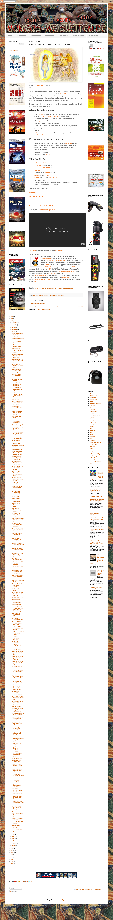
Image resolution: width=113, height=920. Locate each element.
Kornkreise (92, 424)
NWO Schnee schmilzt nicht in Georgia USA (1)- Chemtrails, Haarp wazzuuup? (97, 542)
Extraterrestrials (39, 133)
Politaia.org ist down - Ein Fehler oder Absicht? (100, 572)
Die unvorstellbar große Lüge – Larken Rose (17, 437)
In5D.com (40, 88)
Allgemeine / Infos (94, 395)
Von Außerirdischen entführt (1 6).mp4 (17, 605)
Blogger (63, 900)
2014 (12, 848)
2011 (12, 854)
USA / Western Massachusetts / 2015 (17, 618)
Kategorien (49, 35)
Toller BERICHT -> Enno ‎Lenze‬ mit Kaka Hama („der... (17, 389)
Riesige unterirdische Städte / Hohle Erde (17, 828)
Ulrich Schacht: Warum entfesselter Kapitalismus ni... (17, 428)
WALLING (40, 85)
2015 (12, 320)
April (13, 838)
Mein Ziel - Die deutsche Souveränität (96, 588)
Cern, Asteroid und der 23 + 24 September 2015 (17, 577)
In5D (49, 269)
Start (10, 35)
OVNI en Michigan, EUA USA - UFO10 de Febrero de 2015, (17, 610)
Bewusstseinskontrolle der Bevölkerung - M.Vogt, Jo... (17, 413)
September (14, 329)
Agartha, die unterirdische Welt (17, 558)
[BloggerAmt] (34, 881)
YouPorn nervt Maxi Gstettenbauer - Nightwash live (16, 421)
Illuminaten (51, 295)
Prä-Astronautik (93, 444)
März (13, 841)
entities (41, 114)
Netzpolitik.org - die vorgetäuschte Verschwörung (16, 728)
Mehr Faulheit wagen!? (17, 425)
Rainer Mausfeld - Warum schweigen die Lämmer (18, 510)
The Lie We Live (15, 496)
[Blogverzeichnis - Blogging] (19, 881)
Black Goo (32, 192)
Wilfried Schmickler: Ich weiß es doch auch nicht (17, 723)
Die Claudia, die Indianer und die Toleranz (17, 380)
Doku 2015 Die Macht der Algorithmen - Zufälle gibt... (18, 698)
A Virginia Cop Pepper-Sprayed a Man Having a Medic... (18, 803)
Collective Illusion (16, 825)
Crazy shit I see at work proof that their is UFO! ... (17, 614)
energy (47, 154)
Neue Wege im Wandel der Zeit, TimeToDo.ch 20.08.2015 (18, 335)
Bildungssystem (93, 399)
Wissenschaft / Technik (95, 461)
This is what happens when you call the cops (17, 765)
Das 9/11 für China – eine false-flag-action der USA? (17, 530)
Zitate (91, 463)
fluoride (51, 177)
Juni (13, 834)
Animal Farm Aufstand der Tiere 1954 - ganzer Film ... (17, 356)
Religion (91, 448)
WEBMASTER (46, 258)
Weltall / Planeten (94, 458)
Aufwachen (21, 35)
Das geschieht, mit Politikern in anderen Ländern (17, 366)
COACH (63, 94)
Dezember (14, 322)
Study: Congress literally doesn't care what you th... (18, 815)
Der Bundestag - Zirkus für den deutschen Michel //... (17, 671)
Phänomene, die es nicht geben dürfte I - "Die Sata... (17, 653)
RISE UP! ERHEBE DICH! (17, 758)
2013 (12, 850)
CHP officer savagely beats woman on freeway (17, 807)
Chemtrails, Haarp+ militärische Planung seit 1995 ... (17, 479)
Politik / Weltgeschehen (95, 442)
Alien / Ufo (35, 295)
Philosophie (92, 440)
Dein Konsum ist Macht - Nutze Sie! (18, 351)
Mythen (91, 434)
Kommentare (14, 891)
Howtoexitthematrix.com (43, 279)
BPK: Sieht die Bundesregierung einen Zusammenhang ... (18, 682)
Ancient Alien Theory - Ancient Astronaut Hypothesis (17, 594)
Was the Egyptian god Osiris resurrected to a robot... (18, 545)
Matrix (55, 295)
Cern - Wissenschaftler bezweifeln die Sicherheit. (17, 563)
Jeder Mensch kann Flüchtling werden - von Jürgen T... (17, 458)
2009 (12, 859)
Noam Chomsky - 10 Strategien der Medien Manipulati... (18, 738)
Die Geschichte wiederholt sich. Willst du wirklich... (17, 693)
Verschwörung (61, 295)
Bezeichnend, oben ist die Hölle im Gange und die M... (18, 520)
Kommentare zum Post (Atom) (42, 309)
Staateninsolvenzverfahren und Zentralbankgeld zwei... (18, 340)
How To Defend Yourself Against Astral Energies (18, 633)
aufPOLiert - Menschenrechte (16, 345)
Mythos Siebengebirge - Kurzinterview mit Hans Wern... (17, 403)
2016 (12, 318)
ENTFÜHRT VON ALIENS (17, 597)
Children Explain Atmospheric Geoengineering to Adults (17, 473)
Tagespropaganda (16, 348)
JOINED (46, 265)
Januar (13, 845)
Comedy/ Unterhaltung (95, 403)
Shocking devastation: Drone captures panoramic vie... (17, 535)
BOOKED (51, 273)
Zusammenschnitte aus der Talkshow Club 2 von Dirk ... (17, 433)
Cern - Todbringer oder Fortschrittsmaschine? (17, 567)
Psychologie (92, 446)
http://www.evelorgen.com (46, 210)
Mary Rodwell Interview (36, 196)
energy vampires (41, 121)
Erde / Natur (93, 405)
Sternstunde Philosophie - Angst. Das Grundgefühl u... (17, 710)
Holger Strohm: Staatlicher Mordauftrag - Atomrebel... (16, 749)
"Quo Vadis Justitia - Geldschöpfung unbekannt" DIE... (16, 493)
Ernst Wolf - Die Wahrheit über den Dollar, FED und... (17, 688)
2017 (12, 316)
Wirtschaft (92, 459)
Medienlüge (92, 430)
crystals (46, 175)
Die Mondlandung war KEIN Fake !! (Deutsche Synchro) (97, 518)
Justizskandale (93, 422)
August (14, 331)
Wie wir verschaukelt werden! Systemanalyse (17, 500)
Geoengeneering (93, 411)
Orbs (91, 438)
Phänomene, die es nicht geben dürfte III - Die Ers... (17, 663)
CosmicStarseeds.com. (66, 271)
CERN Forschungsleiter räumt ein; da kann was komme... (17, 572)
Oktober (14, 327)
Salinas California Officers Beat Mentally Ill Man (16, 780)
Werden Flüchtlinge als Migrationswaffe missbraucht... (17, 384)
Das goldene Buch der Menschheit (17, 667)
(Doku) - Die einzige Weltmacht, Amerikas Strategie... (17, 733)
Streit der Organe (16, 399)
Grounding (38, 168)
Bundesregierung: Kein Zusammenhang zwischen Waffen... (17, 453)
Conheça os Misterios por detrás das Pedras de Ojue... (17, 628)
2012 (12, 852)
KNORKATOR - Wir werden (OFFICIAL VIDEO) (17, 515)
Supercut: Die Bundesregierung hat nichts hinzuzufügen (17, 676)
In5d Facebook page (50, 267)
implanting (40, 135)
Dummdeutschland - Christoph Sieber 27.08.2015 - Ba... (17, 371)
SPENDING (46, 168)
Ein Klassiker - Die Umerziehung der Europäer (16, 743)
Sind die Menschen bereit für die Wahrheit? (18, 714)
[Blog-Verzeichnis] (12, 881)
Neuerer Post (33, 306)
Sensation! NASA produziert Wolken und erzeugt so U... (17, 525)
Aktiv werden (78, 35)
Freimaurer (92, 409)
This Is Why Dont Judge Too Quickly (17, 819)
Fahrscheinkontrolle (16, 706)
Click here (32, 250)
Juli (13, 832)
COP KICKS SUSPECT (17, 794)
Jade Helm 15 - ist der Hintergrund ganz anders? (17, 488)
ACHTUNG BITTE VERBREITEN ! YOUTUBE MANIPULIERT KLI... (17, 643)
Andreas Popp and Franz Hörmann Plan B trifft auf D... (17, 361)
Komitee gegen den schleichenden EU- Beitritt (17, 376)
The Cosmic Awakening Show (56, 260)
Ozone (36, 177)
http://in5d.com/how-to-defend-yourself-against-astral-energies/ (53, 288)
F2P (12, 811)
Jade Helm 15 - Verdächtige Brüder (17, 483)
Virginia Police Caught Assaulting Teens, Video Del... (17, 785)
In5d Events (75, 267)
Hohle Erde (92, 417)
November (14, 325)
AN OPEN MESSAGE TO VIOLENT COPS (17, 761)
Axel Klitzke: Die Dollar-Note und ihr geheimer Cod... (17, 554)
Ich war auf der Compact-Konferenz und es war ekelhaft (96, 490)
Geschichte (92, 413)
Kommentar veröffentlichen (38, 303)
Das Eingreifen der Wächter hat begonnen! (16, 638)
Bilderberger (93, 397)
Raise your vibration (41, 163)
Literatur (92, 426)
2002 (12, 866)
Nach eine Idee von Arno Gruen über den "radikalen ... (17, 718)
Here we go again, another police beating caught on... (18, 775)
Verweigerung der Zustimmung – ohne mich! (17, 505)
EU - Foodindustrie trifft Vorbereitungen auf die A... (17, 755)
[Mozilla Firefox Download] (26, 881)
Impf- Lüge (92, 421)
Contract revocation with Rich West (41, 206)
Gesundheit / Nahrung (43, 295)
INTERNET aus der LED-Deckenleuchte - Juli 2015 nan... (17, 549)
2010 (12, 857)
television (68, 143)
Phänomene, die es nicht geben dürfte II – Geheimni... (17, 658)
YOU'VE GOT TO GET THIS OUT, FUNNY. (17, 648)
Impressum (93, 35)
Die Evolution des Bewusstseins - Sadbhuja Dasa (16, 442)
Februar (14, 843)
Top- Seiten (64, 35)
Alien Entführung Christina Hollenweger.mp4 (16, 601)
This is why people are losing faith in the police (17, 770)
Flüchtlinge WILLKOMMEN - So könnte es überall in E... (17, 395)
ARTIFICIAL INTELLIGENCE (48, 116)
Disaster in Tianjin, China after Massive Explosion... (17, 585)
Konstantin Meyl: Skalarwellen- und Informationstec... (17, 408)
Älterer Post (80, 306)
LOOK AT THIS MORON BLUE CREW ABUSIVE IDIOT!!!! (17, 790)
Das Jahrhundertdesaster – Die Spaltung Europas (17, 468)
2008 (12, 861)
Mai (13, 836)
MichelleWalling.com (41, 275)
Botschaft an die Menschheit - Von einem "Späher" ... (17, 540)
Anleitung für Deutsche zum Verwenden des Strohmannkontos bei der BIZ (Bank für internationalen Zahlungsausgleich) (97, 499)
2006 (12, 863)
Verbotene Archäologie (95, 454)
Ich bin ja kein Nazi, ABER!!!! (16, 417)
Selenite (37, 175)
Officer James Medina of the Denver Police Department (17, 797)
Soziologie (92, 452)
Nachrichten (35, 35)
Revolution (92, 450)
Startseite (56, 306)
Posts (12, 888)
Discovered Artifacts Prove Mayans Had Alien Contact (17, 623)
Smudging (37, 170)
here (34, 281)
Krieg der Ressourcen (17, 449)
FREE (57, 177)
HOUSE (47, 173)
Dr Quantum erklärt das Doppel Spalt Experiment (17, 703)
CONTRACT (39, 165)
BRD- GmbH (92, 401)
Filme (91, 407)
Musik (91, 432)
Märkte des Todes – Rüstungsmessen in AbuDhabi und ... (17, 463)
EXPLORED (66, 277)
